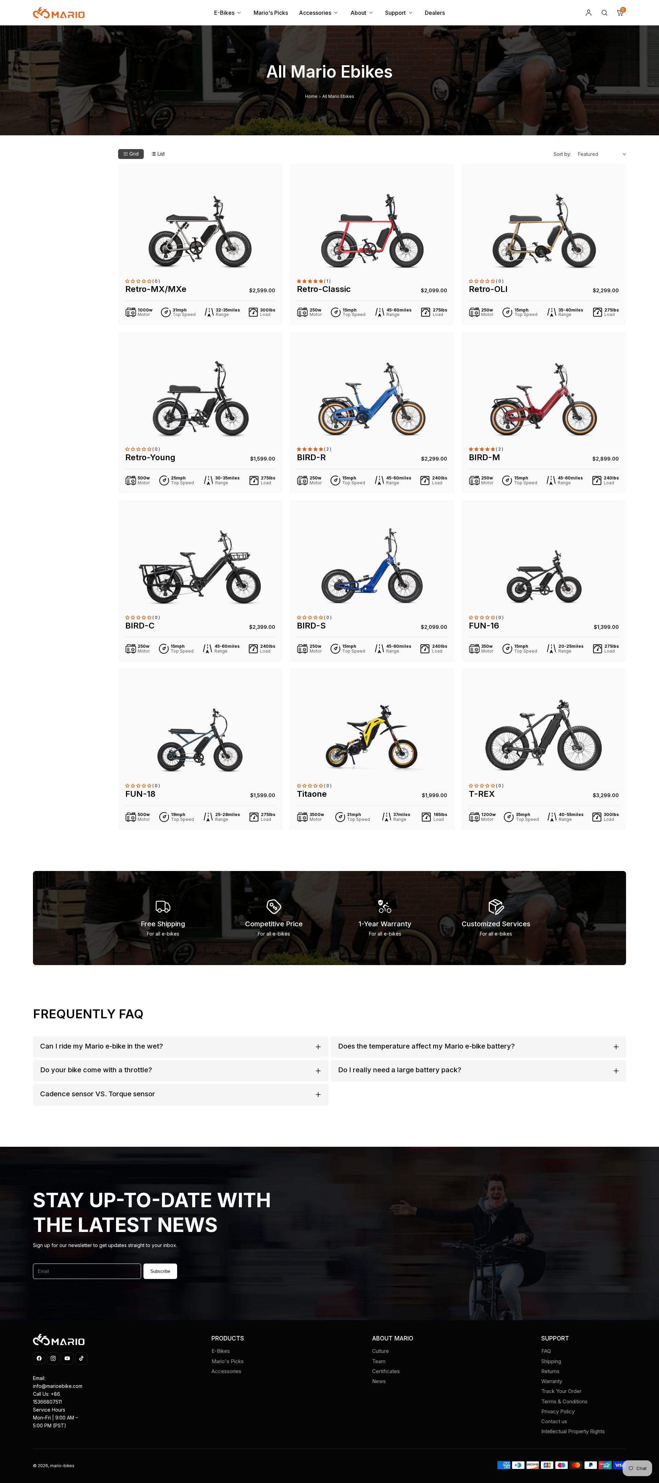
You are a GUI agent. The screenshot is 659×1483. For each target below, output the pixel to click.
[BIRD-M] (543, 397)
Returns (550, 1371)
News (379, 1381)
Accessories (226, 1371)
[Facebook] (39, 1358)
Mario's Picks (227, 1361)
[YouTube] (67, 1358)
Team (378, 1361)
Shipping (551, 1361)
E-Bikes (220, 1351)
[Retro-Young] (200, 397)
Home (311, 96)
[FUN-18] (200, 734)
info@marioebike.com (57, 1386)
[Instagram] (53, 1358)
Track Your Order (561, 1391)
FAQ (546, 1351)
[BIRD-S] (372, 566)
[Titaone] (372, 734)
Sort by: (562, 154)
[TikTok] (81, 1358)
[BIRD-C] (200, 566)
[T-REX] (543, 734)
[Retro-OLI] (543, 229)
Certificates (386, 1371)
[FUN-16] (543, 566)
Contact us (554, 1421)
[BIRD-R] (372, 397)
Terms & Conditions (564, 1401)
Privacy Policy (558, 1411)
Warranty (551, 1381)
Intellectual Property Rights (573, 1431)
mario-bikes (62, 1465)
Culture (380, 1351)
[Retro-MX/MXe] (200, 229)
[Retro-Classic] (372, 229)
